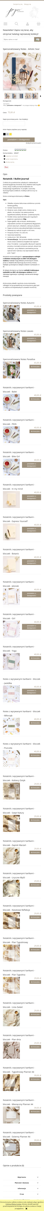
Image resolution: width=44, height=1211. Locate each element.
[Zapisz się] (37, 39)
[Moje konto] (27, 24)
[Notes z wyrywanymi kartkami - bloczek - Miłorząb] (12, 726)
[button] (5, 24)
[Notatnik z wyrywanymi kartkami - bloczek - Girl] (12, 629)
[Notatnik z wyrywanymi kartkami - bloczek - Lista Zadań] (12, 1017)
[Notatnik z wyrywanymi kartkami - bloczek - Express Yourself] (12, 531)
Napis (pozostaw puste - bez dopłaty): (15, 119)
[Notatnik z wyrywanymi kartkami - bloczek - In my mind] (12, 499)
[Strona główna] (22, 12)
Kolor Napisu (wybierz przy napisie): (15, 129)
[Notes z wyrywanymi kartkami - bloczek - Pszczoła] (12, 758)
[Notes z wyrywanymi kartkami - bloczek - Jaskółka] (12, 693)
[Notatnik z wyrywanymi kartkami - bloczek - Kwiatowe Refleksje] (12, 920)
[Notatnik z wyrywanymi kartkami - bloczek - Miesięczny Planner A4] (12, 1114)
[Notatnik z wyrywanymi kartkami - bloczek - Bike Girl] (12, 467)
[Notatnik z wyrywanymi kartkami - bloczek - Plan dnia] (12, 1050)
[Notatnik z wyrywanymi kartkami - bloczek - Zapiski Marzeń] (12, 855)
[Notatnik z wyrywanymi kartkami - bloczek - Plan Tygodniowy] (12, 953)
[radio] (4, 134)
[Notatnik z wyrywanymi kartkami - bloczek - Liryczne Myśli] (12, 888)
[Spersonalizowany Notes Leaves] (12, 341)
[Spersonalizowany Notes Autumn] (12, 313)
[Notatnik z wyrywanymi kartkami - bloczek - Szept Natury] (12, 823)
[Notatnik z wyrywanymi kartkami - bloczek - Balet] (12, 402)
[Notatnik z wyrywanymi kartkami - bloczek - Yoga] (12, 661)
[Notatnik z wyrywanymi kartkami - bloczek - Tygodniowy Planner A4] (12, 1082)
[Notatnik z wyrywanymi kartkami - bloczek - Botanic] (12, 564)
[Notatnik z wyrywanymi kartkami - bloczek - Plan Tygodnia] (12, 985)
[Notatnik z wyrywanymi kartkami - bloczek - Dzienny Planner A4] (12, 1147)
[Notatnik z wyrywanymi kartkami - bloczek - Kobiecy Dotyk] (12, 791)
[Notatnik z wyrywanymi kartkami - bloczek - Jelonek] (12, 596)
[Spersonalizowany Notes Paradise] (12, 369)
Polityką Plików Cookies (13, 1204)
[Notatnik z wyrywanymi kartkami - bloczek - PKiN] (12, 434)
